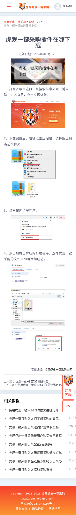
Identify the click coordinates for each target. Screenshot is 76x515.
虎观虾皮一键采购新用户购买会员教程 (35, 435)
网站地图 (54, 508)
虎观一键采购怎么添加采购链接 (30, 469)
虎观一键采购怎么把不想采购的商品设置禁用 (40, 418)
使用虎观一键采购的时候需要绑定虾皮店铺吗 (40, 410)
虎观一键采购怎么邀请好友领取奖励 (34, 427)
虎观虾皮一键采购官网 (58, 369)
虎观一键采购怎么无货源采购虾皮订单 (35, 452)
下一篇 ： (39, 384)
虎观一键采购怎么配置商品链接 (30, 444)
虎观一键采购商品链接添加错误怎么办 (35, 461)
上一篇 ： (26, 381)
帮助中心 (34, 21)
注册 (70, 6)
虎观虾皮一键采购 (15, 21)
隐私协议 (38, 508)
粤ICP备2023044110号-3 (38, 503)
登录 (65, 6)
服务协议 (21, 508)
